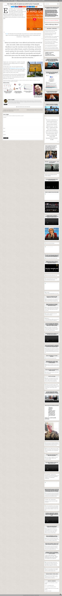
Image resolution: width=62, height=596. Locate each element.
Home (4, 0)
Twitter (13, 6)
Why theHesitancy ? (16, 0)
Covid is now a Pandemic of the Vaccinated (28, 91)
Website (6, 104)
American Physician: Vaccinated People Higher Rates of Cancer (18, 92)
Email (4, 131)
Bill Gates (39, 0)
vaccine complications (27, 106)
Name (4, 128)
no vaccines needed (28, 5)
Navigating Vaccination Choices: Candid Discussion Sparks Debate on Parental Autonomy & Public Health (50, 34)
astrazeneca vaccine (21, 106)
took (7, 33)
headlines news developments (21, 5)
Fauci (6, 0)
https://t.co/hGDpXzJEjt (52, 135)
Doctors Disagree (25, 0)
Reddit (25, 6)
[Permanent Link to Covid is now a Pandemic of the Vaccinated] (28, 87)
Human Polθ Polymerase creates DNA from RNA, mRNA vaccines (8, 92)
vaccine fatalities (33, 5)
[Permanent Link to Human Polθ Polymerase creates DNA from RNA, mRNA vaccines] (8, 87)
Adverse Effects (34, 0)
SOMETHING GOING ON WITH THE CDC (51, 557)
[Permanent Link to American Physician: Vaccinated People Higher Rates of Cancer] (18, 87)
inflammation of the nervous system (17, 68)
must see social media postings (50, 418)
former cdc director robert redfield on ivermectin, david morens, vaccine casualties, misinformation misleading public (51, 42)
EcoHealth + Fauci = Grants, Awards (50, 499)
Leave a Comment (15, 5)
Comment (5, 117)
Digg (30, 6)
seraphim (6, 5)
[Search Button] (58, 0)
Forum (9, 0)
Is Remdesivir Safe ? (51, 585)
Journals (12, 0)
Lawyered (42, 0)
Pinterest (21, 6)
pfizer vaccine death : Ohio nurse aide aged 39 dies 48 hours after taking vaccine (38, 96)
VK (27, 6)
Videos (30, 0)
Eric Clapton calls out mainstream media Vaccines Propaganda (23, 4)
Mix (36, 6)
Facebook (17, 6)
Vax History (20, 0)
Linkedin (33, 6)
